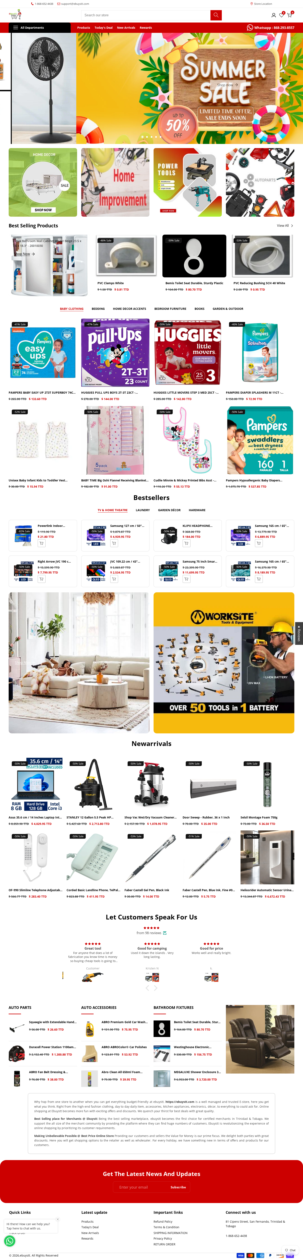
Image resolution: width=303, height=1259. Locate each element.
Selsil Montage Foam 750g (259, 817)
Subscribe (178, 1187)
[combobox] (151, 15)
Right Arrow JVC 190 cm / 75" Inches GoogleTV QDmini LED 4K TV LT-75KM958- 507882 (54, 561)
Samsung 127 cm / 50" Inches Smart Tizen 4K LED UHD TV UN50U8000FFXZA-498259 (126, 526)
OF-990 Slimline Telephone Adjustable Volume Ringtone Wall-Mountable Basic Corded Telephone (35, 890)
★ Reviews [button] (299, 633)
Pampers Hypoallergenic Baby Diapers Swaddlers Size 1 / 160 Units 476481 (253, 480)
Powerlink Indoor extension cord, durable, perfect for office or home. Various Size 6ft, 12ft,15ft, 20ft (55, 526)
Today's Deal (104, 27)
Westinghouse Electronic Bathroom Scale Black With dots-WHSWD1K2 (197, 1047)
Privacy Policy (163, 1238)
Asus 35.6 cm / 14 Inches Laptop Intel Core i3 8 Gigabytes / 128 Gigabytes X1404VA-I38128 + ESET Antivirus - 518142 (35, 817)
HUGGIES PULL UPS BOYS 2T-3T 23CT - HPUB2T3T (108, 392)
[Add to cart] (114, 543)
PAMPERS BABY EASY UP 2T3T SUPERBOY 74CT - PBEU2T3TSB (43, 392)
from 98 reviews (149, 933)
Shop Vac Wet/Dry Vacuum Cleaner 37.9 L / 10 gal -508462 (149, 817)
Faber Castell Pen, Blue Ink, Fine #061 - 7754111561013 (209, 890)
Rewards (146, 27)
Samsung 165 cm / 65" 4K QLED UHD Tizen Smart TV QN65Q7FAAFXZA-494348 (271, 561)
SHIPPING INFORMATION (171, 1233)
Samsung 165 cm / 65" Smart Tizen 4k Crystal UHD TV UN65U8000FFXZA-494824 (271, 526)
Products (83, 27)
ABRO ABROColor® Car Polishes (124, 1047)
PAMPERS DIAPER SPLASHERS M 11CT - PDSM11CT (253, 392)
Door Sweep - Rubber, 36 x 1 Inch (206, 817)
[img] (151, 927)
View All (283, 225)
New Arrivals (126, 27)
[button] (142, 136)
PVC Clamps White (110, 283)
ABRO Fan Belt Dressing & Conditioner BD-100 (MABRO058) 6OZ (52, 1072)
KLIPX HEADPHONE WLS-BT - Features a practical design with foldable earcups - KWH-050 (200, 526)
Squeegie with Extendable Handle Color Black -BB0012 (53, 1022)
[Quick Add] (42, 543)
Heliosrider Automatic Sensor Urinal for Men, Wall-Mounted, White (266, 890)
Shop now (149, 88)
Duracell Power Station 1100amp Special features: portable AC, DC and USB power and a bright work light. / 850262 (52, 1047)
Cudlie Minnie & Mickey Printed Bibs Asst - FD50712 (184, 480)
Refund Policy (163, 1221)
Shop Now (22, 254)
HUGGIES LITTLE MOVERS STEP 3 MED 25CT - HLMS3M (185, 392)
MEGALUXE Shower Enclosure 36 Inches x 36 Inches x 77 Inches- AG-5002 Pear (197, 1072)
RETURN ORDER (164, 1244)
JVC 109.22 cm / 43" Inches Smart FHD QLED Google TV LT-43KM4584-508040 (127, 561)
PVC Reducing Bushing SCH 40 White (259, 283)
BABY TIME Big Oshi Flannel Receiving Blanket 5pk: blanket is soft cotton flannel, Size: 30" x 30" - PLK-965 (113, 480)
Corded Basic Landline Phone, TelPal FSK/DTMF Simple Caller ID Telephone (93, 890)
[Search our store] (216, 15)
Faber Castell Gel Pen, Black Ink (146, 890)
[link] (270, 27)
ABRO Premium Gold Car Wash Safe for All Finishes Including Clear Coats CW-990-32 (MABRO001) (123, 1022)
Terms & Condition (166, 1227)
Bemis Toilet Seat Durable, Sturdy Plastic (194, 283)
